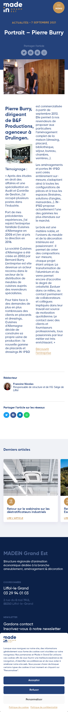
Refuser (34, 690)
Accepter (34, 680)
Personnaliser (34, 699)
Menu (58, 9)
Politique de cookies (19, 707)
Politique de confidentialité (44, 707)
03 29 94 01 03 (16, 593)
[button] (24, 53)
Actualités (20, 22)
